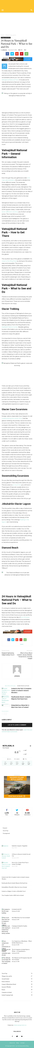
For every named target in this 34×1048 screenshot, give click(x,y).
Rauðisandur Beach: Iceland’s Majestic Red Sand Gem (14, 883)
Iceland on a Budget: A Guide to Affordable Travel (13, 891)
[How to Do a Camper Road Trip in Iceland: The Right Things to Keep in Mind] (6, 865)
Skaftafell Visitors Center (10, 327)
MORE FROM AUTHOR (23, 685)
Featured (5, 828)
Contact (22, 1042)
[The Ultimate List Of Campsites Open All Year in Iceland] (6, 960)
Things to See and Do (11, 35)
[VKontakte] (21, 1036)
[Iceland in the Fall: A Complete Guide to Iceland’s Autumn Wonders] (6, 691)
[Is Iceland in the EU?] (6, 911)
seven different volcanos (10, 212)
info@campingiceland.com (20, 1025)
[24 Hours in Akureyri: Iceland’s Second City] (6, 856)
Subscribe (27, 809)
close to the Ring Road (9, 261)
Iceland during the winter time (12, 418)
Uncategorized (6, 833)
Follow (17, 809)
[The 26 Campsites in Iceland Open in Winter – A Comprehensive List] (6, 952)
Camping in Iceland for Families (19, 926)
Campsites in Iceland (7, 992)
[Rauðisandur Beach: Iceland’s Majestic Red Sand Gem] (6, 699)
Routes (3, 989)
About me (12, 1042)
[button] (31, 10)
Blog (17, 1042)
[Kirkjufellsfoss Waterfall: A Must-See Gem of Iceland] (6, 707)
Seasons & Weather (6, 987)
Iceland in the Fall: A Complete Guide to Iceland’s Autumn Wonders (21, 690)
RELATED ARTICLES (10, 685)
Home (2, 35)
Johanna (4, 50)
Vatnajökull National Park (10, 80)
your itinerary (25, 617)
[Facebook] (12, 1036)
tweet (21, 644)
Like (7, 809)
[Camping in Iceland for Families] (6, 929)
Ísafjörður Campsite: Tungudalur (19, 846)
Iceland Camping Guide (7, 995)
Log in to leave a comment (17, 725)
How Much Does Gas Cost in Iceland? (21, 917)
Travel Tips (5, 830)
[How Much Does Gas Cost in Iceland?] (6, 921)
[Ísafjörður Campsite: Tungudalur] (6, 848)
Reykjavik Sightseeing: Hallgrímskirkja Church (8, 654)
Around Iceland (5, 695)
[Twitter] (17, 1036)
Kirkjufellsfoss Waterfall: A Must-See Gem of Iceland (14, 887)
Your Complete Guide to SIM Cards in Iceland (13, 895)
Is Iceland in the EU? (17, 909)
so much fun (17, 485)
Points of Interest (6, 981)
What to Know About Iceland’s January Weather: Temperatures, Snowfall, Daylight (24, 655)
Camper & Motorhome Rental (9, 984)
